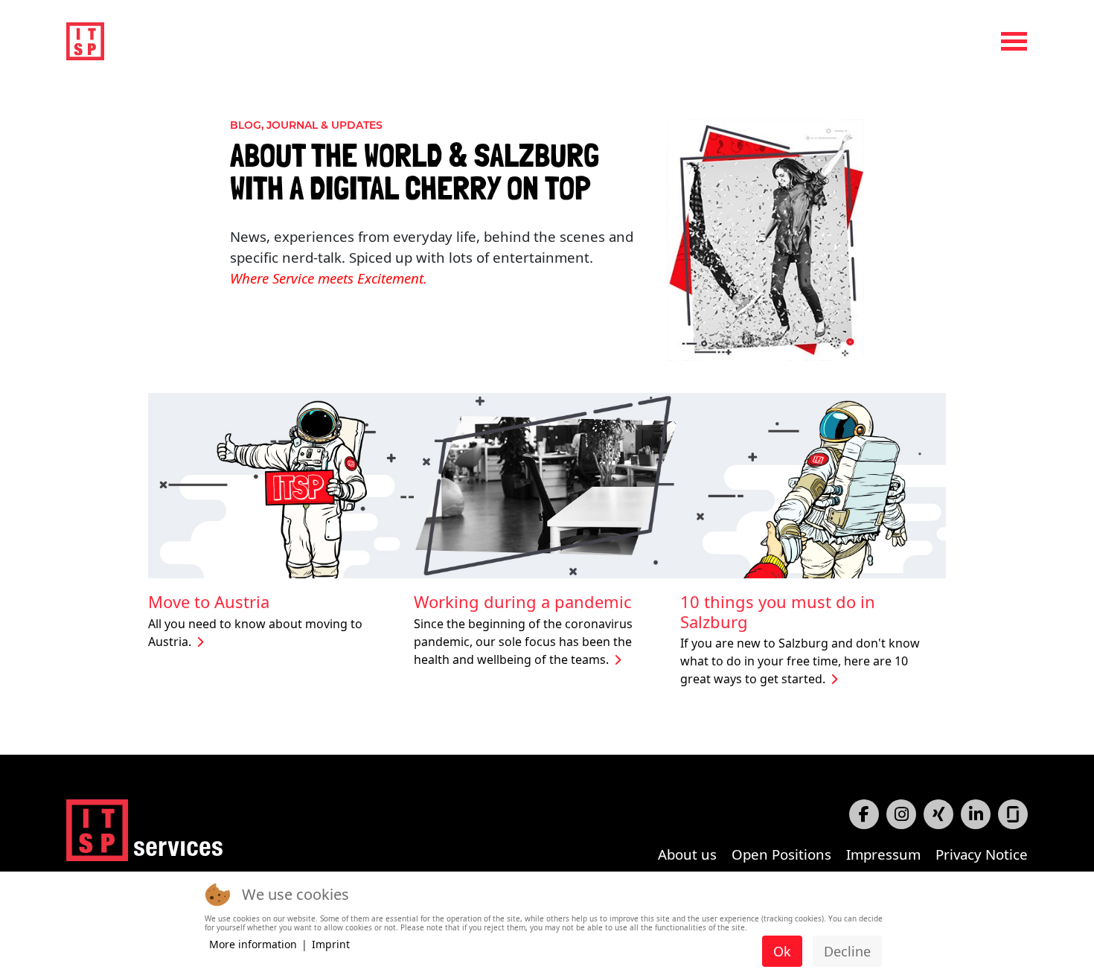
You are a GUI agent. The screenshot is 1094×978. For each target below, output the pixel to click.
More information (253, 944)
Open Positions (781, 854)
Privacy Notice (981, 854)
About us (687, 854)
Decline (847, 951)
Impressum (883, 854)
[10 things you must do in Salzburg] (813, 484)
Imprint (331, 944)
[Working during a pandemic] (546, 484)
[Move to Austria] (281, 484)
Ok (782, 951)
